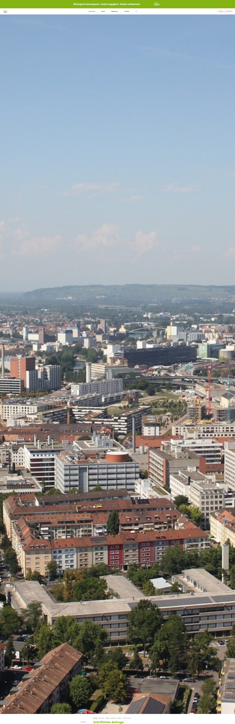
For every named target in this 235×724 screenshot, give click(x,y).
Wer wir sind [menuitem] (92, 11)
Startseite (95, 718)
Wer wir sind (101, 718)
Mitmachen (229, 11)
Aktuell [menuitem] (103, 11)
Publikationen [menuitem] (114, 11)
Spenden (221, 11)
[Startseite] (157, 4)
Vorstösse (119, 718)
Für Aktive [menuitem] (126, 11)
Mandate (107, 718)
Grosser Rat (113, 718)
